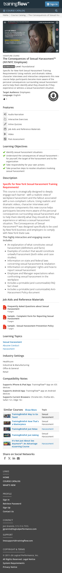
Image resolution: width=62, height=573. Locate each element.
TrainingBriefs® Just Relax (24, 429)
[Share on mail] (18, 458)
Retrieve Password (12, 503)
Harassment (9, 348)
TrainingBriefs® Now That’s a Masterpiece (25, 423)
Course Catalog (18, 15)
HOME (6, 477)
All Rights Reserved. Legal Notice (19, 559)
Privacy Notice (10, 567)
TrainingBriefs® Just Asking (25, 435)
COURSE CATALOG (15, 10)
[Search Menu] (56, 10)
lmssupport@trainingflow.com (18, 540)
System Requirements (14, 563)
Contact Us (8, 511)
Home (6, 15)
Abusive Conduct (11, 345)
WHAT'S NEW (9, 485)
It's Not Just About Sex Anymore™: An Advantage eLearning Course (24, 443)
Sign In (54, 4)
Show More (31, 409)
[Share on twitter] (9, 458)
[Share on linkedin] (14, 458)
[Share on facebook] (5, 458)
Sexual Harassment (12, 342)
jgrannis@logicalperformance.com (19, 529)
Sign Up (6, 507)
